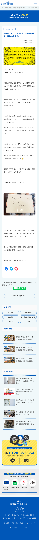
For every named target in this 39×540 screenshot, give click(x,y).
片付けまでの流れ (27, 515)
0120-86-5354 (21, 452)
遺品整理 (10, 317)
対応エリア (6, 518)
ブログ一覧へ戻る (19, 296)
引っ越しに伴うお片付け (28, 317)
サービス (7, 515)
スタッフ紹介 (21, 518)
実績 (13, 518)
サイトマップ (31, 523)
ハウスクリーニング (11, 321)
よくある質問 (31, 518)
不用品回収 (9, 29)
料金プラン (15, 515)
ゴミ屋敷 (10, 312)
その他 (28, 321)
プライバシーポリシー (18, 523)
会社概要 (6, 523)
